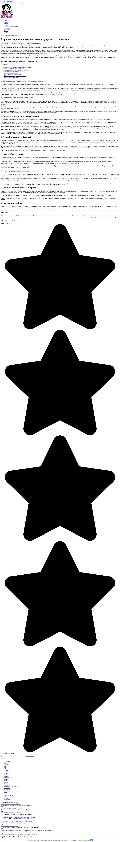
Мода (5, 20)
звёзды (6, 769)
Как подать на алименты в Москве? (10, 804)
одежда (6, 785)
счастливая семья (8, 795)
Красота (6, 25)
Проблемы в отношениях (11, 26)
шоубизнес (7, 799)
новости (6, 782)
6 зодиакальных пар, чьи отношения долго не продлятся (16, 821)
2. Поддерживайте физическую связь (14, 68)
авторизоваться (30, 756)
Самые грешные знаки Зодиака (9, 826)
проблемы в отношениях (11, 786)
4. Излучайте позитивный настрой (13, 71)
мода (5, 780)
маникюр (6, 777)
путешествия (7, 789)
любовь (6, 774)
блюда (5, 763)
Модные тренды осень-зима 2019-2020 (11, 808)
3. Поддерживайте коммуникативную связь (16, 70)
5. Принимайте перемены (11, 73)
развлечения (7, 791)
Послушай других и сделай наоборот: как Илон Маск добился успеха (20, 834)
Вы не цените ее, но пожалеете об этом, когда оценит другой (18, 817)
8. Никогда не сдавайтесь (11, 77)
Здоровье (6, 29)
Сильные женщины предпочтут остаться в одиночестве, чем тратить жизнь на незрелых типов (27, 830)
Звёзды (6, 22)
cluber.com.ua (13, 220)
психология (7, 788)
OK (91, 840)
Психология (7, 28)
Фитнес (6, 23)
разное (6, 792)
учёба (5, 796)
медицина (6, 779)
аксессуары (7, 761)
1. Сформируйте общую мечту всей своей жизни (17, 67)
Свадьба (6, 32)
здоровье (6, 770)
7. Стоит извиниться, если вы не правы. (15, 76)
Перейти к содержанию (7, 1)
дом (5, 767)
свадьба (6, 793)
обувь (5, 783)
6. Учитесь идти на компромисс (13, 74)
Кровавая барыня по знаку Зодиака (10, 812)
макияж (6, 776)
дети (5, 766)
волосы (6, 764)
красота (6, 773)
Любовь (6, 31)
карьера (6, 771)
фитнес (6, 798)
